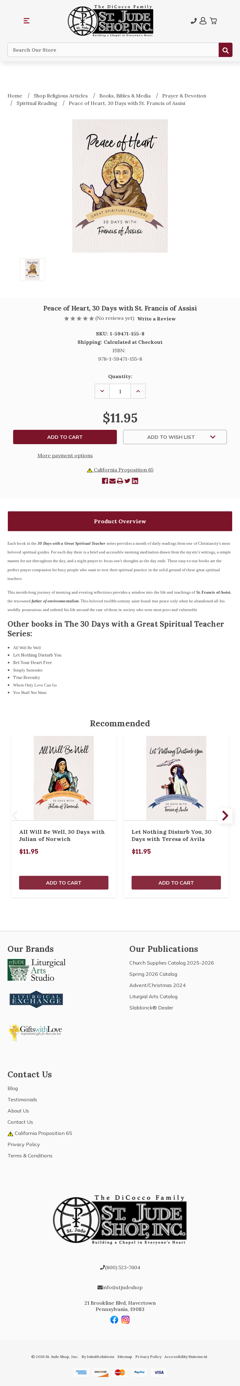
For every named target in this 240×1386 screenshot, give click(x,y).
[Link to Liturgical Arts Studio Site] (37, 969)
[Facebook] (105, 481)
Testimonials (22, 1099)
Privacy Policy (24, 1144)
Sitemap (125, 1356)
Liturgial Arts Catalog (153, 996)
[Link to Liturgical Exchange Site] (37, 998)
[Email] (112, 481)
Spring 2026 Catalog (153, 974)
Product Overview (120, 521)
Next (225, 816)
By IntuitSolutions (98, 1356)
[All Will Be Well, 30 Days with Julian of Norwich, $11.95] (63, 778)
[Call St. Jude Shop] (194, 21)
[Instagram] (126, 1320)
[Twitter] (127, 481)
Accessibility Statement (185, 1356)
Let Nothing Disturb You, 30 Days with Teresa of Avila (172, 835)
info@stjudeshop (122, 1287)
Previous (15, 816)
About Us (18, 1111)
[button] (27, 21)
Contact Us (20, 1122)
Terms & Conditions (30, 1155)
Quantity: (120, 376)
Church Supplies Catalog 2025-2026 (171, 963)
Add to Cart (64, 883)
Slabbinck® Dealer (151, 1007)
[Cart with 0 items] (213, 21)
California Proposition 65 (122, 470)
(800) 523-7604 (122, 1267)
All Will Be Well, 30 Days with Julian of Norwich (62, 835)
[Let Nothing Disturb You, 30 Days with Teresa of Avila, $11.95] (176, 778)
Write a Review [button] (156, 319)
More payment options (65, 455)
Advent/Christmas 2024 (157, 985)
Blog (13, 1088)
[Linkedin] (135, 481)
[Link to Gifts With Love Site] (37, 1031)
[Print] (120, 481)
